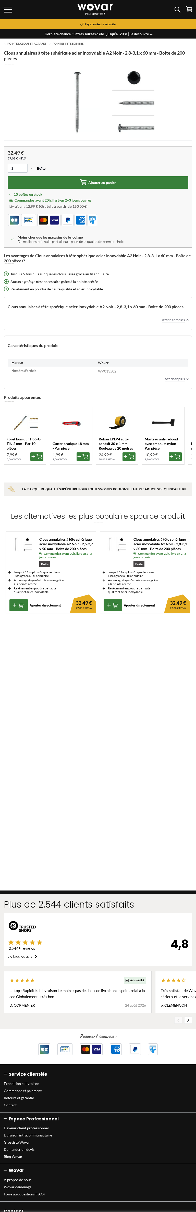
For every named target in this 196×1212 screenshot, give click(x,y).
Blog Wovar (13, 1156)
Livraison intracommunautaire (28, 1135)
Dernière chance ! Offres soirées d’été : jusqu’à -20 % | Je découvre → (99, 34)
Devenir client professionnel (26, 1128)
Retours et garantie (19, 1098)
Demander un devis (19, 1149)
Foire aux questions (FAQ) (24, 1194)
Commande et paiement (23, 1091)
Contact (10, 1105)
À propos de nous (17, 1180)
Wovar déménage (17, 1187)
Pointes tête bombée (68, 43)
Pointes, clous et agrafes (26, 43)
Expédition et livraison (21, 1083)
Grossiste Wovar (17, 1142)
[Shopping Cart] (189, 9)
